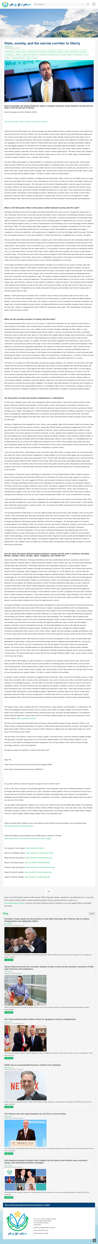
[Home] (16, 4)
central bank (77, 54)
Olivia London (8, 1022)
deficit (60, 51)
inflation (18, 54)
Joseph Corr (8, 46)
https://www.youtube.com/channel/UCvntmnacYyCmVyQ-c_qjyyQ (27, 838)
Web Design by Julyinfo (41, 1233)
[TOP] (94, 1240)
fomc (85, 54)
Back (49, 891)
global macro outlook (29, 54)
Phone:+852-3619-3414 (41, 1230)
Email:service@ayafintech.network (44, 1227)
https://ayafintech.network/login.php (37, 877)
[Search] (88, 4)
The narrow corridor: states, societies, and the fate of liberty (25, 122)
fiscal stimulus (53, 54)
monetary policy (33, 51)
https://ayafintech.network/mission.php (39, 853)
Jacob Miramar (8, 971)
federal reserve (20, 51)
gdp (29, 58)
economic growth (66, 54)
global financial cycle (18, 58)
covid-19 (82, 51)
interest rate (42, 54)
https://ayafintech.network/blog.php (37, 862)
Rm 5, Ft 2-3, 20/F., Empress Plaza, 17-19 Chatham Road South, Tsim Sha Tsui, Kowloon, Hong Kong (45, 1221)
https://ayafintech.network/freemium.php (40, 867)
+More (92, 913)
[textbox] (61, 4)
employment (9, 54)
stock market (9, 51)
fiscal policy (52, 51)
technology (74, 51)
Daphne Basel (8, 1116)
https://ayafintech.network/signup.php (38, 872)
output (35, 58)
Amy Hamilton (8, 1165)
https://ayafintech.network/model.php (39, 858)
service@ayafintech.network (14, 903)
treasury (43, 51)
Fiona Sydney (8, 923)
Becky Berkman (8, 1067)
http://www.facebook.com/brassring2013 (18, 826)
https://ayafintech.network (26, 718)
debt (66, 51)
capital (7, 58)
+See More (8, 960)
